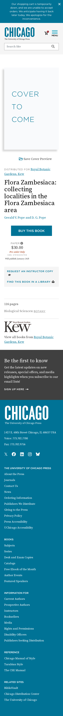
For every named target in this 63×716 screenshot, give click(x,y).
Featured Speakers (16, 581)
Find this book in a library (31, 281)
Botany (40, 311)
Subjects (9, 545)
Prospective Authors (17, 605)
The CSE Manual (14, 670)
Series (8, 551)
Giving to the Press (16, 510)
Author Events (13, 575)
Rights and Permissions (19, 628)
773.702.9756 (17, 444)
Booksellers (11, 617)
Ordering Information (18, 498)
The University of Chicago (20, 700)
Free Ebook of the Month (20, 569)
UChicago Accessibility (18, 527)
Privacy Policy (13, 516)
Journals (9, 480)
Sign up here (16, 389)
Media (8, 622)
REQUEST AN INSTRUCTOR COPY (31, 271)
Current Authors (14, 599)
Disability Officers (15, 634)
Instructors (11, 611)
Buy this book (35, 231)
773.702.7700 (20, 438)
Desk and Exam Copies (18, 557)
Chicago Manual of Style (19, 658)
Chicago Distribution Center (21, 694)
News (7, 492)
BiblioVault (11, 688)
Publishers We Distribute (19, 504)
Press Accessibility (15, 521)
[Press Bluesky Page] (38, 454)
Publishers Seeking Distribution (24, 640)
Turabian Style (13, 664)
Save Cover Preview (38, 159)
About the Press (14, 474)
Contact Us (11, 486)
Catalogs (9, 563)
